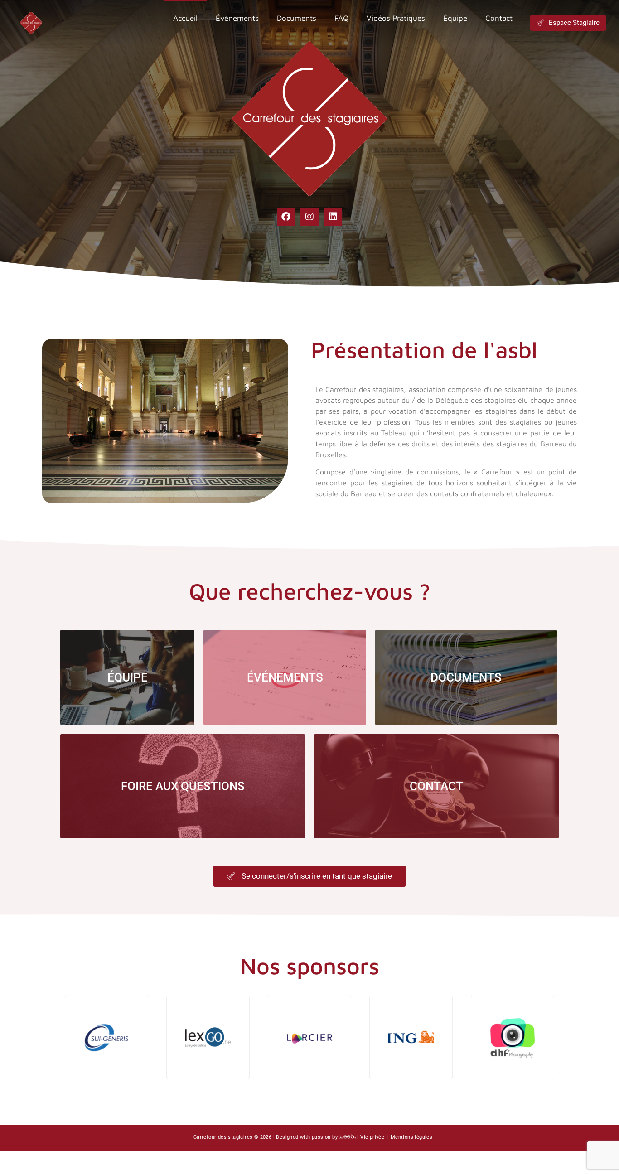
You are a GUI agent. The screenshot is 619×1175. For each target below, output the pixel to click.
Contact (499, 18)
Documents (296, 18)
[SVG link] (31, 22)
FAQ (341, 18)
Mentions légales (411, 1137)
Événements (237, 18)
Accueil (185, 18)
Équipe (455, 18)
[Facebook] (286, 217)
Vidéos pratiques (396, 18)
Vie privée (373, 1137)
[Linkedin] (333, 217)
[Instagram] (309, 217)
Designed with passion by (307, 1137)
